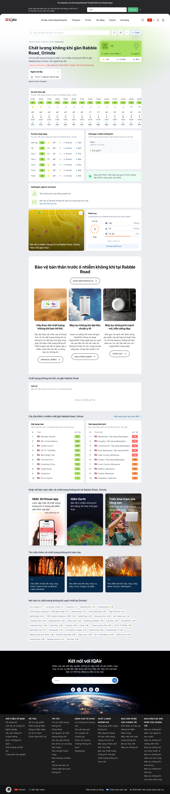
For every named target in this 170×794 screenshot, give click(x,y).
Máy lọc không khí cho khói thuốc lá (152, 749)
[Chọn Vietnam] (151, 20)
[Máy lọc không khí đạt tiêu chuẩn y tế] (85, 304)
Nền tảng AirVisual (106, 733)
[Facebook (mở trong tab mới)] (73, 690)
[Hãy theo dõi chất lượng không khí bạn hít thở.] (50, 304)
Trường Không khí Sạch (83, 745)
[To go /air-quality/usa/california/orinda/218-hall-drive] (56, 459)
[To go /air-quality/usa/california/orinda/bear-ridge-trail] (56, 455)
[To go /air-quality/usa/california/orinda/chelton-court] (56, 445)
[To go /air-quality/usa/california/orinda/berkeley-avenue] (56, 436)
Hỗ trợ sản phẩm (36, 722)
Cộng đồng (57, 729)
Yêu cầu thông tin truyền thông (14, 735)
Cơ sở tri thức (35, 733)
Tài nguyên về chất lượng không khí (60, 735)
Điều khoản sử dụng (95, 789)
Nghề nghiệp (11, 729)
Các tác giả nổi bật (60, 740)
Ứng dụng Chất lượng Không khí (108, 728)
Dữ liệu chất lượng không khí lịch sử (106, 738)
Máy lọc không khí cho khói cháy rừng (153, 778)
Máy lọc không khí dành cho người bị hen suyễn (152, 733)
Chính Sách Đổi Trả (37, 736)
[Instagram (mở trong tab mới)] (91, 690)
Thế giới (31, 42)
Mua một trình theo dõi (48, 204)
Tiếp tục (133, 10)
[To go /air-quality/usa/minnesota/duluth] (114, 473)
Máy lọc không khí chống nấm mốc (152, 742)
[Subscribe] (114, 680)
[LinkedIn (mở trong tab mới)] (97, 690)
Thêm (137, 32)
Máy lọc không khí (129, 747)
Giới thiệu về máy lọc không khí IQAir (131, 728)
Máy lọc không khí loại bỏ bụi (152, 763)
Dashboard (80, 751)
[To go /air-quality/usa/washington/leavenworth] (114, 445)
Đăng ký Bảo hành (37, 729)
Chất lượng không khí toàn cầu (108, 760)
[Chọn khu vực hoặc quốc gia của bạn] (151, 20)
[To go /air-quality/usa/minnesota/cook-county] (114, 464)
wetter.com (116, 241)
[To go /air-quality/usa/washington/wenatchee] (114, 436)
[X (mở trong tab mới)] (79, 690)
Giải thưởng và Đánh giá (61, 760)
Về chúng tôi (11, 722)
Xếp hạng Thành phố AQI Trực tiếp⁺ (107, 745)
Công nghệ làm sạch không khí (61, 770)
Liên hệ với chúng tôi (15, 726)
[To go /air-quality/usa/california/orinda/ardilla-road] (56, 469)
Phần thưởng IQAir (37, 726)
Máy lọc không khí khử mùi (152, 770)
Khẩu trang (126, 733)
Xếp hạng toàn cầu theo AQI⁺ (126, 416)
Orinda (51, 42)
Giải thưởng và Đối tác (14, 749)
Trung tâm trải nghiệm (16, 754)
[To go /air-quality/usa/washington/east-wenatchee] (114, 450)
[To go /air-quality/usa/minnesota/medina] (114, 469)
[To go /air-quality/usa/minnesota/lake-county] (114, 455)
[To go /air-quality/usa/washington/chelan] (114, 459)
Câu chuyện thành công (60, 753)
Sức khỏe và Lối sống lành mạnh (62, 745)
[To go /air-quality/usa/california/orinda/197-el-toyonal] (56, 450)
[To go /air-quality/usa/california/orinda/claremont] (56, 473)
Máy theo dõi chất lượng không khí (129, 738)
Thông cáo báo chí (60, 765)
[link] (142, 20)
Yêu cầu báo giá (82, 729)
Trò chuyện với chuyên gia (81, 735)
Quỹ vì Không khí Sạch (13, 742)
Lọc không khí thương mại (85, 724)
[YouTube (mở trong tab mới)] (85, 690)
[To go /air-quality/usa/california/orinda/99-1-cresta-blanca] (56, 441)
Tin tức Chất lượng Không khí (60, 724)
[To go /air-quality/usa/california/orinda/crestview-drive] (56, 464)
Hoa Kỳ (37, 42)
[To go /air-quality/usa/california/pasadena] (114, 478)
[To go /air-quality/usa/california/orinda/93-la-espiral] (56, 478)
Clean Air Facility (82, 740)
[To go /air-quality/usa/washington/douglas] (114, 441)
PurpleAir (43, 81)
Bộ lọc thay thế (128, 744)
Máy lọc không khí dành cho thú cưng (152, 756)
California (45, 42)
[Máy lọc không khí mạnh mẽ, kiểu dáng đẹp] (119, 304)
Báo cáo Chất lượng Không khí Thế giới (107, 753)
